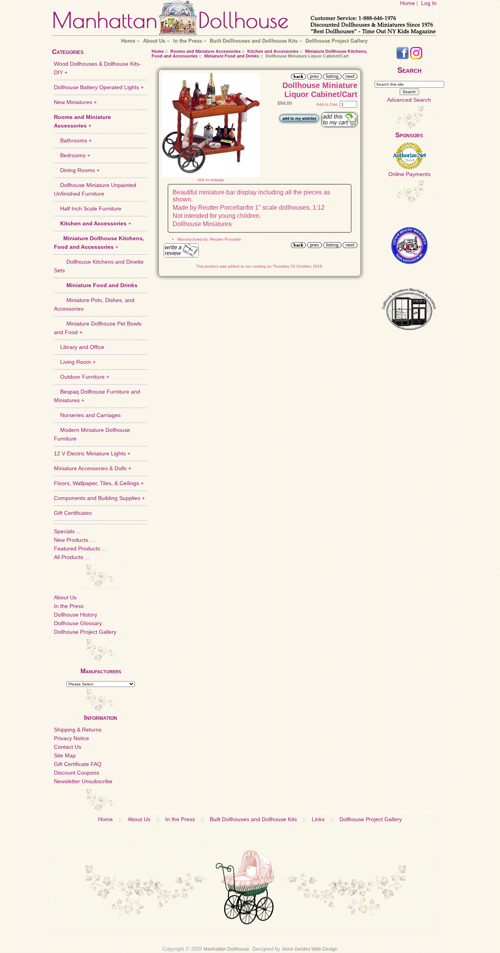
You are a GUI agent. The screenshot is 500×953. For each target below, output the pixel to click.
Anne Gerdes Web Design (310, 949)
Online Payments (409, 174)
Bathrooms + (73, 140)
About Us (154, 41)
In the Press (187, 41)
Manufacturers (100, 671)
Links (318, 819)
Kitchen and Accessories (272, 51)
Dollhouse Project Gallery (336, 41)
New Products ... (74, 540)
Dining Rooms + (77, 170)
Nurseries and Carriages (87, 415)
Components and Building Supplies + (99, 498)
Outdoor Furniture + (81, 377)
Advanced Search (409, 100)
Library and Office (79, 347)
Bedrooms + (72, 155)
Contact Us (67, 747)
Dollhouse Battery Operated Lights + (99, 87)
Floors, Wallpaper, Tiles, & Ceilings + (99, 483)
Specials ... (67, 531)
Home (407, 3)
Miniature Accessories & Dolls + (92, 468)
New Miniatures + (75, 102)
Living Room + (75, 362)
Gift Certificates (73, 513)
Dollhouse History (75, 614)
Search (409, 70)
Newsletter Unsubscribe (83, 781)
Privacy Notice (71, 738)
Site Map (65, 755)
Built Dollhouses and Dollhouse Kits (254, 41)
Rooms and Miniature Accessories (205, 51)
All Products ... (71, 557)
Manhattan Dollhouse (226, 949)
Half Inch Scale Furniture (87, 208)
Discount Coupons (76, 773)
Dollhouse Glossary (78, 623)
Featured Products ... (80, 548)
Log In (429, 3)
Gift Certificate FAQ (78, 764)
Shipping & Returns (78, 729)
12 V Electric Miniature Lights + (92, 453)
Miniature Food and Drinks (231, 56)
